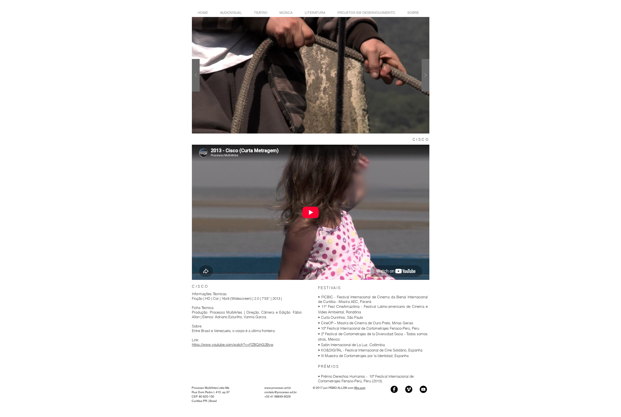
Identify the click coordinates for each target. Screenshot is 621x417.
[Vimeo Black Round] (408, 389)
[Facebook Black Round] (394, 389)
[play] (418, 21)
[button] (310, 75)
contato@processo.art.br (280, 392)
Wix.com (359, 388)
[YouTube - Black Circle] (423, 389)
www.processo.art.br (277, 388)
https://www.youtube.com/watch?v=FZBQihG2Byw (232, 344)
